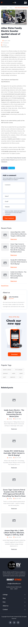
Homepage (4, 7)
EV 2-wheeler (18, 369)
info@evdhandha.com (14, 583)
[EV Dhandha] (14, 2)
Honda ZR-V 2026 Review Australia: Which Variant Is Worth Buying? (18, 262)
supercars (12, 377)
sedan (13, 373)
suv (20, 377)
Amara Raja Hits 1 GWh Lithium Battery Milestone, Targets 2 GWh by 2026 (18, 234)
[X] (14, 622)
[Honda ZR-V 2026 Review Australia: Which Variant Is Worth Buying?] (5, 263)
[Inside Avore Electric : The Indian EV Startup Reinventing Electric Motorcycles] (5, 275)
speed (20, 373)
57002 (14, 579)
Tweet (12, 168)
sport (4, 377)
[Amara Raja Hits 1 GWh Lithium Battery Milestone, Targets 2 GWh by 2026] (5, 235)
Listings (5, 594)
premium (5, 373)
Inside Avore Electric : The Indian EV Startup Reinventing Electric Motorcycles (18, 275)
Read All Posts (4, 285)
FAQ (4, 602)
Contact (5, 609)
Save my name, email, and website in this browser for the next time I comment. (15, 212)
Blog (11, 7)
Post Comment (9, 218)
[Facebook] (10, 622)
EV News (5, 45)
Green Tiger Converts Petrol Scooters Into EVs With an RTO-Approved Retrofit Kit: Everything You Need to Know (18, 248)
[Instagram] (18, 622)
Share (5, 168)
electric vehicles (7, 369)
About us (5, 606)
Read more (13, 239)
